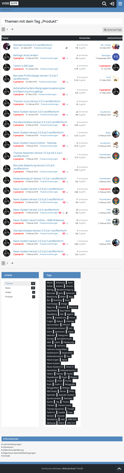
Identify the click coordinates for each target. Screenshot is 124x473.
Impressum (8, 447)
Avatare (59, 286)
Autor (70, 282)
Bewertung (52, 296)
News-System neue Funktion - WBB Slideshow (38, 220)
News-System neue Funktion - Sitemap (34, 143)
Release (66, 387)
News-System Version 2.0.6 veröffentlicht (36, 209)
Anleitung (60, 282)
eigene (70, 314)
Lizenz (57, 342)
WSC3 (61, 423)
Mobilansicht (53, 352)
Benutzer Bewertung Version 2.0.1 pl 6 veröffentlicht (33, 167)
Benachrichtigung (65, 289)
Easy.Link (51, 307)
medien (50, 345)
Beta (61, 293)
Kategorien (63, 335)
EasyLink (73, 307)
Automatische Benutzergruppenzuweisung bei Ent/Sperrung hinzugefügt (39, 89)
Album (50, 282)
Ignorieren (60, 331)
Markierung (69, 342)
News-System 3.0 (55, 366)
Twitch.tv (51, 412)
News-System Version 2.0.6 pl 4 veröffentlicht (38, 189)
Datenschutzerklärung (13, 450)
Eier (62, 314)
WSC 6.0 (71, 423)
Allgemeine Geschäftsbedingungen (19, 453)
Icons (49, 331)
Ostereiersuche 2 (68, 370)
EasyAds (62, 307)
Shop (71, 391)
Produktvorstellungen (43, 48)
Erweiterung (60, 317)
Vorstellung (52, 419)
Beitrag (50, 289)
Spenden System (66, 394)
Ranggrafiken (53, 387)
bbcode (69, 286)
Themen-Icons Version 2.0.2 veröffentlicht (36, 101)
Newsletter (52, 370)
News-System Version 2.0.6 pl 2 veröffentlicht (38, 199)
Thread (70, 409)
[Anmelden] (112, 4)
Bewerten (70, 293)
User (70, 412)
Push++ (58, 384)
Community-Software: (62, 468)
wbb (63, 419)
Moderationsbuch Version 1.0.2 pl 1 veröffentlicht (40, 178)
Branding (58, 300)
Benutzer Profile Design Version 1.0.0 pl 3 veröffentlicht (35, 77)
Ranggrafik (70, 384)
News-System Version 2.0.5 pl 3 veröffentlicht (38, 241)
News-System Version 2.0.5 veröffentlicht (36, 111)
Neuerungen (53, 359)
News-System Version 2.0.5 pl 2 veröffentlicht (38, 251)
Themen (51, 405)
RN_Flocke (106, 45)
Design (64, 303)
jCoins (71, 331)
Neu (68, 356)
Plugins (73, 377)
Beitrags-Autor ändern (25, 55)
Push (49, 384)
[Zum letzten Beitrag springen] (115, 46)
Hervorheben (53, 324)
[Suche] (104, 4)
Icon (71, 328)
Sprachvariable (54, 398)
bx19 (108, 77)
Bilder (63, 296)
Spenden (51, 394)
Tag (57, 401)
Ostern (50, 373)
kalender (51, 335)
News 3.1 (70, 366)
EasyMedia (52, 310)
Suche (50, 401)
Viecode (61, 415)
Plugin (64, 377)
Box (48, 300)
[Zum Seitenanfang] (119, 468)
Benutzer (51, 293)
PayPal (70, 373)
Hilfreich (66, 324)
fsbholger (106, 55)
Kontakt (50, 338)
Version (50, 415)
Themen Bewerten (55, 409)
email (49, 317)
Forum (72, 317)
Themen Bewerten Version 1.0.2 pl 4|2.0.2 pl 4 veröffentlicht (37, 154)
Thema (65, 401)
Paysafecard (52, 377)
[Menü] (120, 4)
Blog (71, 296)
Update (61, 412)
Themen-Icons (64, 405)
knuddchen (105, 111)
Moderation (67, 352)
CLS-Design (52, 303)
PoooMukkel (105, 154)
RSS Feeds (52, 391)
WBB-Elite (72, 419)
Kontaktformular (64, 338)
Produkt (50, 380)
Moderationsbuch (55, 356)
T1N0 (108, 209)
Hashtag (70, 321)
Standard (68, 398)
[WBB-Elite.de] (20, 4)
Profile (68, 380)
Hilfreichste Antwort (56, 328)
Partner (59, 373)
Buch (67, 300)
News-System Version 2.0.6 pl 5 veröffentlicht (38, 132)
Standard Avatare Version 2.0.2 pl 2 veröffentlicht (40, 122)
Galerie (60, 321)
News (64, 359)
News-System (53, 363)
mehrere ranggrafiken (57, 349)
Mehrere (61, 345)
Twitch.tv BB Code (23, 65)
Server (63, 391)
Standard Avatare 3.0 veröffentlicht (32, 45)
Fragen (50, 321)
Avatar (50, 286)
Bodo (108, 132)
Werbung (51, 423)
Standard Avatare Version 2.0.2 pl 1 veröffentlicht (40, 230)
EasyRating (52, 314)
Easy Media (65, 310)
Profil (59, 380)
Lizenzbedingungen (12, 444)
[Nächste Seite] (12, 29)
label (49, 342)
